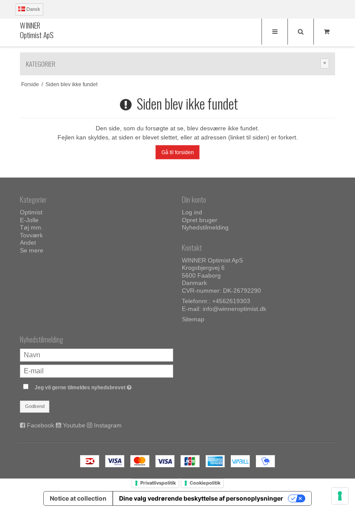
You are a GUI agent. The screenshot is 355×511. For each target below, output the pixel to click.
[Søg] (300, 32)
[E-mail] (96, 370)
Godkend (35, 406)
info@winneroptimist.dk (234, 308)
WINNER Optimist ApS (37, 30)
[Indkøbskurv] (326, 32)
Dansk (32, 9)
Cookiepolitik (205, 483)
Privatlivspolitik (158, 483)
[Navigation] (274, 32)
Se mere (31, 250)
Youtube (74, 425)
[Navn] (96, 354)
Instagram (108, 425)
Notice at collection (78, 498)
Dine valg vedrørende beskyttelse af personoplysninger (201, 498)
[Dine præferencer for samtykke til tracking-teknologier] (340, 496)
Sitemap (193, 319)
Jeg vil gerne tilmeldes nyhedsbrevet (104, 386)
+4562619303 (231, 301)
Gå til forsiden (177, 152)
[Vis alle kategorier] (324, 63)
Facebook (40, 425)
